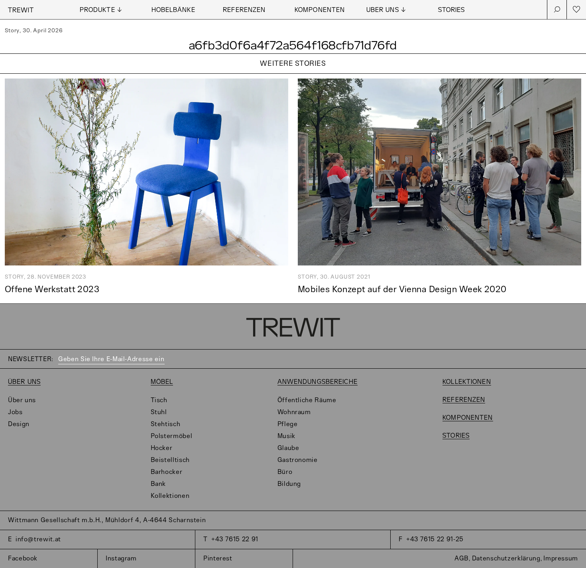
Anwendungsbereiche (317, 382)
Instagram (121, 558)
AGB (461, 558)
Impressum (560, 558)
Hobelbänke (173, 10)
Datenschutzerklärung (506, 558)
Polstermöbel (172, 436)
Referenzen (244, 10)
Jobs (15, 412)
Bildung (289, 484)
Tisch (159, 400)
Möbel (162, 382)
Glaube (288, 448)
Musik (286, 436)
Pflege (287, 424)
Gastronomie (297, 460)
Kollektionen (170, 496)
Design (18, 424)
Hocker (162, 448)
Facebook (22, 558)
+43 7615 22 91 (234, 539)
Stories (451, 10)
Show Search (556, 9)
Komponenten (320, 10)
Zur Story (293, 74)
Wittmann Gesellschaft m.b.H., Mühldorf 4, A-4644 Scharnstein (107, 520)
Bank (158, 484)
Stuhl (159, 412)
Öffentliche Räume (306, 400)
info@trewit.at (38, 539)
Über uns (24, 382)
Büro (285, 472)
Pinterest (217, 558)
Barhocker (167, 472)
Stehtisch (166, 424)
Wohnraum (294, 412)
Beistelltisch (170, 460)
